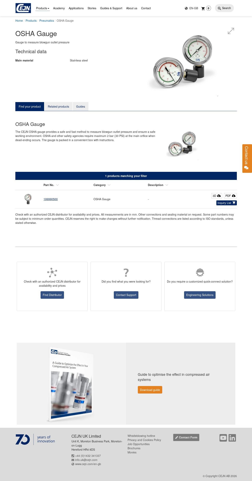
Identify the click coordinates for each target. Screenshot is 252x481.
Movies (132, 452)
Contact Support (126, 295)
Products (41, 8)
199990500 (51, 199)
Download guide (150, 390)
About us (131, 8)
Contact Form (188, 437)
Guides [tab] (80, 106)
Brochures (134, 448)
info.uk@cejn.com (86, 460)
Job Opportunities (139, 444)
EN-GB (193, 8)
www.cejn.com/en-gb (88, 464)
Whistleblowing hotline (141, 436)
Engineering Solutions (199, 295)
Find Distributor (52, 295)
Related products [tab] (58, 106)
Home (19, 20)
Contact (146, 8)
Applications (76, 8)
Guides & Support (111, 8)
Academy (59, 8)
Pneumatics (46, 20)
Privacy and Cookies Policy (144, 440)
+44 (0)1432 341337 (88, 456)
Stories (92, 8)
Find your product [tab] (30, 106)
